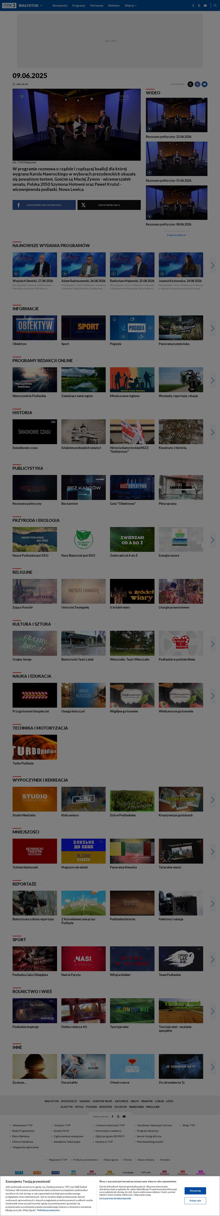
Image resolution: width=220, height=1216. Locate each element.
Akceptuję (195, 1190)
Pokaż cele (195, 1200)
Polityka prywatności (48, 1210)
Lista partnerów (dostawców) (115, 1198)
